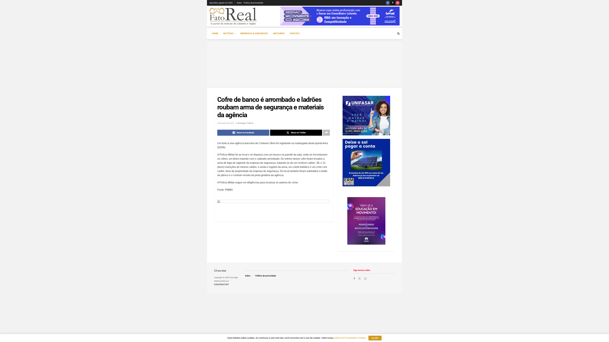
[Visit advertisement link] (273, 207)
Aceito (375, 338)
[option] (340, 16)
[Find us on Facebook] (388, 3)
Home (215, 33)
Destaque (242, 123)
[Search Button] (398, 33)
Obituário (279, 33)
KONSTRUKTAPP (221, 284)
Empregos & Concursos (254, 33)
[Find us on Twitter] (393, 3)
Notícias (228, 33)
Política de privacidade (253, 3)
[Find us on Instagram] (398, 3)
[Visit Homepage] (233, 16)
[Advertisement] (304, 64)
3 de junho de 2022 (225, 123)
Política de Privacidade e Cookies (350, 338)
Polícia (250, 123)
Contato (295, 33)
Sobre (239, 3)
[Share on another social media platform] (326, 133)
